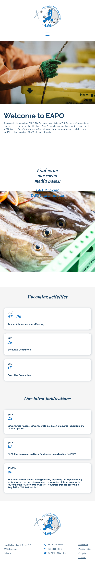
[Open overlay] (47, 34)
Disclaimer (83, 544)
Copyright (82, 553)
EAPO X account (47, 189)
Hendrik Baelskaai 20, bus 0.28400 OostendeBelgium (17, 549)
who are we (29, 129)
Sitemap (82, 557)
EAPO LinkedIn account (47, 195)
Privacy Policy (84, 549)
